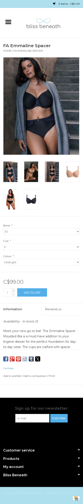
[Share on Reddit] (24, 358)
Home (7, 50)
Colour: (8, 256)
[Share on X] (37, 358)
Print (52, 375)
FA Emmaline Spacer (28, 50)
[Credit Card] (75, 498)
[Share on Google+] (12, 358)
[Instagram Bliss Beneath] (45, 431)
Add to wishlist (12, 375)
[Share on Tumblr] (31, 358)
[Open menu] (8, 21)
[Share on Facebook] (5, 358)
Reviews (53, 309)
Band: (7, 225)
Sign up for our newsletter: (41, 408)
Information (12, 309)
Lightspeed (67, 492)
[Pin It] (18, 358)
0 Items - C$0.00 (69, 3)
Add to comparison (35, 375)
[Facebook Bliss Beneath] (37, 431)
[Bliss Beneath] (49, 22)
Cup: (7, 240)
